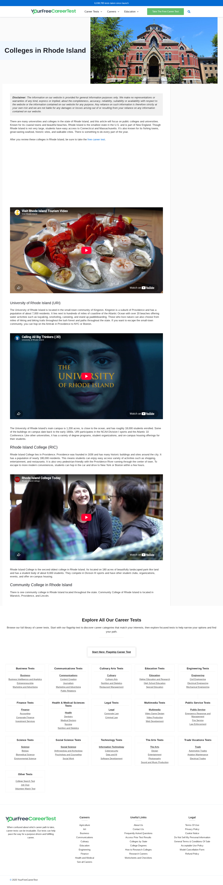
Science (25, 747)
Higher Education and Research (154, 679)
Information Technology (111, 747)
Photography (155, 758)
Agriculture (84, 825)
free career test (96, 139)
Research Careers (138, 853)
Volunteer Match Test (25, 788)
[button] (100, 11)
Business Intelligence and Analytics (25, 679)
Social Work (68, 758)
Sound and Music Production (155, 762)
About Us (138, 825)
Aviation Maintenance (198, 754)
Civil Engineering (198, 679)
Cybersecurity (111, 751)
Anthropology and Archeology (68, 751)
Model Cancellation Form (192, 849)
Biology (25, 751)
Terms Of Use (192, 825)
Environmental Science (25, 758)
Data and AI (111, 754)
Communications (68, 675)
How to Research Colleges (138, 849)
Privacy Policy (192, 829)
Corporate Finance (25, 717)
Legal (111, 709)
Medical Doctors (68, 720)
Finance (25, 709)
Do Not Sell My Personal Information (192, 837)
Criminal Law (111, 717)
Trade (198, 747)
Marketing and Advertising (25, 687)
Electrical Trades (198, 758)
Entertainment (154, 754)
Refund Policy (192, 853)
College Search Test (25, 781)
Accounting (25, 713)
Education (154, 675)
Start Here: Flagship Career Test (111, 652)
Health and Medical (84, 858)
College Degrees (138, 845)
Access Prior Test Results (138, 837)
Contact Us (138, 829)
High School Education (155, 683)
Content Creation (68, 679)
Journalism (68, 683)
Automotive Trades (198, 751)
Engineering (197, 675)
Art (84, 829)
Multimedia (154, 709)
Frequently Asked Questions (138, 833)
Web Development (155, 721)
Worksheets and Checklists (138, 858)
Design (154, 751)
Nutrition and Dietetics (111, 683)
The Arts (154, 747)
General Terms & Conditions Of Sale (192, 841)
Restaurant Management (111, 687)
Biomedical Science (25, 754)
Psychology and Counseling (68, 754)
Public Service (197, 709)
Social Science (68, 747)
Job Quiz (25, 785)
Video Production (155, 717)
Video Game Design (154, 713)
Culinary (111, 675)
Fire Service (198, 720)
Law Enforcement (197, 724)
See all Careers (84, 862)
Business (25, 675)
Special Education (154, 687)
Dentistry (68, 716)
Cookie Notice (192, 833)
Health (68, 712)
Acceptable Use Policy (192, 845)
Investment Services (25, 721)
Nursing (68, 724)
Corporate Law (111, 713)
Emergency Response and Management (198, 715)
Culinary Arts (111, 679)
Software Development (111, 758)
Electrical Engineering (198, 683)
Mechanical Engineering (197, 687)
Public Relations (68, 691)
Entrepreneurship (25, 683)
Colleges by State (138, 841)
